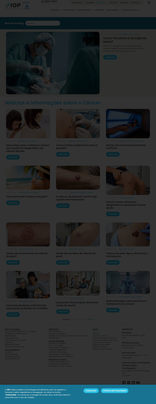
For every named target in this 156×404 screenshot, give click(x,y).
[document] (78, 202)
